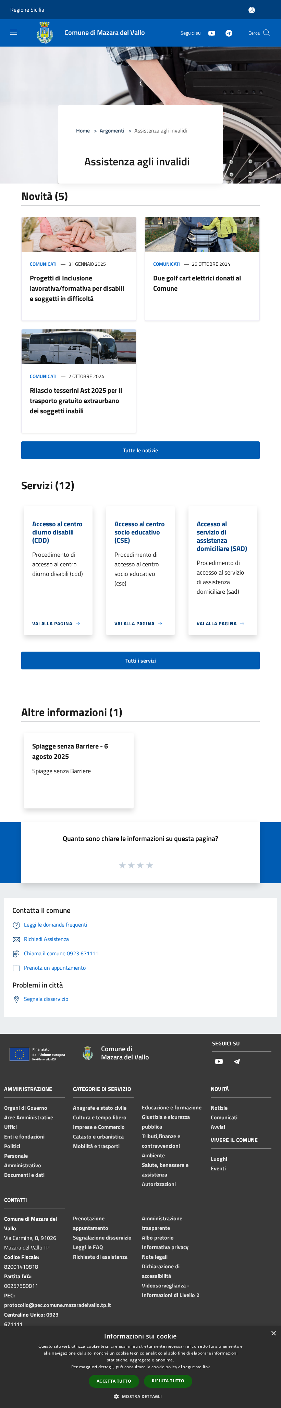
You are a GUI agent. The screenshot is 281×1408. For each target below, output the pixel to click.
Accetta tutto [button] (114, 1381)
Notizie (219, 1108)
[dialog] (140, 1367)
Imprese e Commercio (99, 1127)
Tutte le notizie (140, 450)
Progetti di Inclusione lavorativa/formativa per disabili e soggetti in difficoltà (77, 288)
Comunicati (43, 263)
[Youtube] (209, 32)
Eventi (218, 1168)
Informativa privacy (165, 1247)
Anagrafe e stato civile (99, 1108)
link (206, 1367)
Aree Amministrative (28, 1117)
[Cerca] (266, 33)
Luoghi (219, 1159)
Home (83, 130)
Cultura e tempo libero (99, 1117)
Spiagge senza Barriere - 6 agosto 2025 (70, 751)
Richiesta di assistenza (100, 1257)
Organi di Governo (25, 1108)
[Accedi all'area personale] (251, 10)
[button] (140, 1396)
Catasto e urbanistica (98, 1136)
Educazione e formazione (171, 1107)
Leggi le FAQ (88, 1247)
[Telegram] (226, 32)
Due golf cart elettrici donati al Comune (197, 283)
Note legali (155, 1257)
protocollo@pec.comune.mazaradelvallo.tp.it (57, 1305)
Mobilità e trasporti (96, 1146)
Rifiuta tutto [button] (168, 1381)
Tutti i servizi (140, 660)
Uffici (10, 1127)
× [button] (273, 1333)
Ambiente (153, 1155)
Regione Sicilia (27, 9)
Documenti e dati (24, 1175)
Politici (12, 1146)
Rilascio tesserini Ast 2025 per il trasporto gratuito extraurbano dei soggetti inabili (76, 400)
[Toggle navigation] (14, 32)
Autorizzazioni (159, 1184)
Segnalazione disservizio (102, 1237)
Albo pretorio (158, 1237)
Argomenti (112, 130)
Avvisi (218, 1127)
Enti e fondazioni (24, 1136)
